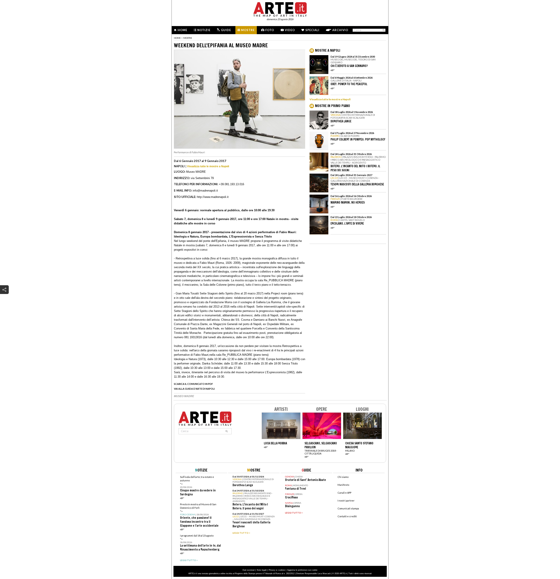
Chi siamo (343, 476)
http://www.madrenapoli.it (213, 197)
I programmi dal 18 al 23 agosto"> (200, 542)
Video (290, 30)
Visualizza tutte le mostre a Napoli (208, 166)
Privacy (272, 570)
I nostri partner (346, 500)
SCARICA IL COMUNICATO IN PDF (193, 383)
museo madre (184, 396)
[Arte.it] (280, 9)
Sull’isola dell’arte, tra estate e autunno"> (198, 485)
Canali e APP (344, 492)
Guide (226, 30)
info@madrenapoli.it (205, 190)
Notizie (203, 30)
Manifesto (343, 484)
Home (182, 30)
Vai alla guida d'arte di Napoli (194, 388)
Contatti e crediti (347, 516)
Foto (269, 30)
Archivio (340, 30)
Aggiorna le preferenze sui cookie (302, 570)
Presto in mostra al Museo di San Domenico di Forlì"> (199, 515)
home (177, 38)
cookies (281, 570)
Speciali (312, 30)
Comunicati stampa (348, 508)
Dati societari (249, 570)
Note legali (261, 570)
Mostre (248, 30)
